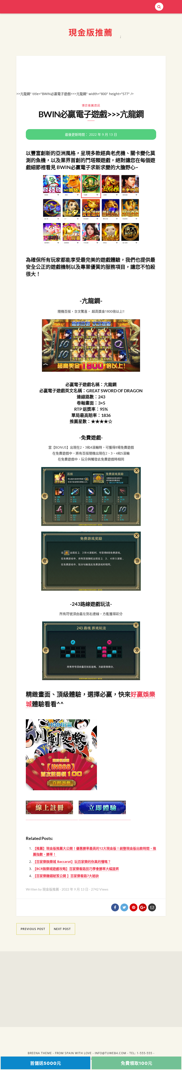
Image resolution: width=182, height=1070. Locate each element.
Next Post (62, 929)
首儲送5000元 (45, 1063)
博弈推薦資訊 (91, 106)
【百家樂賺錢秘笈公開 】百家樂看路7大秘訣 (66, 875)
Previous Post (33, 929)
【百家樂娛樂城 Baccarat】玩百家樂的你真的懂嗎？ (72, 861)
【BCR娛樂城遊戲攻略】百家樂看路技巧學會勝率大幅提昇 (76, 868)
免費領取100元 (136, 1063)
